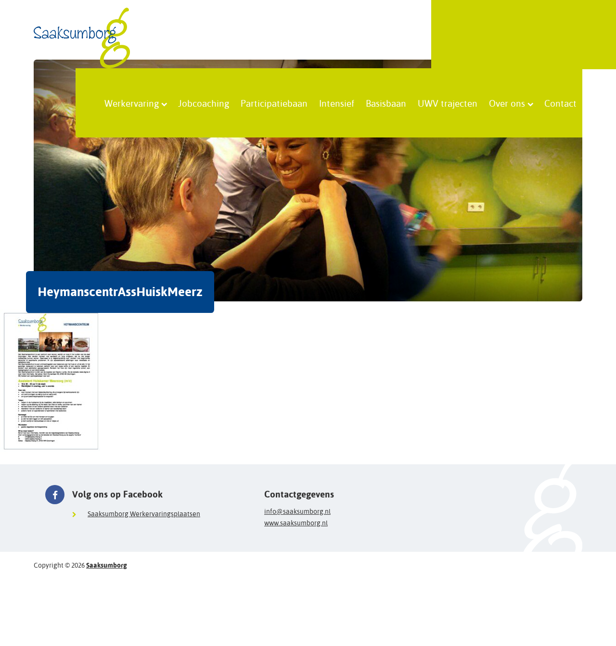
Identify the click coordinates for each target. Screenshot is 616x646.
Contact (560, 103)
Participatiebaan (274, 103)
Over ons (507, 103)
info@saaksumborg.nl (297, 511)
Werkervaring (131, 103)
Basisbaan (386, 103)
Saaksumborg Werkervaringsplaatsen (144, 514)
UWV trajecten (447, 103)
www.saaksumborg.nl (296, 523)
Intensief (336, 103)
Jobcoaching (203, 103)
